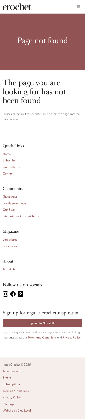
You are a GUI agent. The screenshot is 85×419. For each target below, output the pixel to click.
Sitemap (8, 404)
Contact (8, 173)
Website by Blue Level (17, 410)
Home (7, 154)
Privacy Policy (71, 337)
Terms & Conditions (16, 391)
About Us (9, 269)
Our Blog (9, 210)
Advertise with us (13, 371)
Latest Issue (10, 239)
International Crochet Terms (21, 216)
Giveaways (10, 197)
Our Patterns (11, 167)
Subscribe (9, 160)
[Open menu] (78, 7)
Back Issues (10, 246)
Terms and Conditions (42, 337)
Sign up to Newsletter (43, 323)
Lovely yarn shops (14, 203)
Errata (7, 378)
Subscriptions (11, 384)
